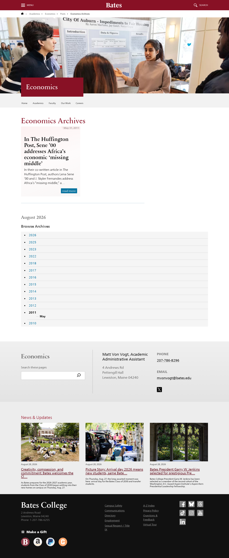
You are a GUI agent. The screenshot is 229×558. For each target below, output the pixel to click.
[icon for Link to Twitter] (159, 389)
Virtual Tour (150, 524)
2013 (32, 298)
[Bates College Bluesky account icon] (191, 504)
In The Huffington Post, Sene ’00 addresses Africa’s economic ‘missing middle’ (46, 151)
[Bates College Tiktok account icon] (182, 513)
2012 (32, 305)
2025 (32, 242)
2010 (32, 323)
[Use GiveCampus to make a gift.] (63, 542)
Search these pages (34, 367)
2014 (32, 291)
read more (69, 191)
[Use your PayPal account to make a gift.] (50, 542)
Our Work (66, 103)
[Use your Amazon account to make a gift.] (37, 542)
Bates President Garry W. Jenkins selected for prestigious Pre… (175, 471)
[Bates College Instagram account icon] (191, 513)
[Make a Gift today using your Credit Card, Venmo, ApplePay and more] (25, 542)
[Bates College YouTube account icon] (200, 513)
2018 (32, 263)
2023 (32, 249)
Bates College (44, 505)
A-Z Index (149, 505)
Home (24, 103)
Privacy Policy (151, 510)
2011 (32, 312)
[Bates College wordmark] (114, 5)
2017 (32, 270)
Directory (110, 515)
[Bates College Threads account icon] (200, 504)
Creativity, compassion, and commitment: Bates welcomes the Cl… (47, 473)
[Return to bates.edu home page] (24, 13)
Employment (112, 520)
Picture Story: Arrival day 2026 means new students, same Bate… (114, 471)
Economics (50, 14)
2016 (32, 277)
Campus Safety (113, 505)
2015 (32, 284)
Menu (30, 5)
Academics (34, 14)
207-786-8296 (168, 360)
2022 (32, 256)
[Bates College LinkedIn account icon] (182, 522)
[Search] (79, 375)
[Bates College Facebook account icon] (182, 504)
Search (203, 5)
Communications (115, 510)
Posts (62, 14)
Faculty (52, 103)
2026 (32, 235)
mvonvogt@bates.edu (174, 378)
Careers (79, 103)
